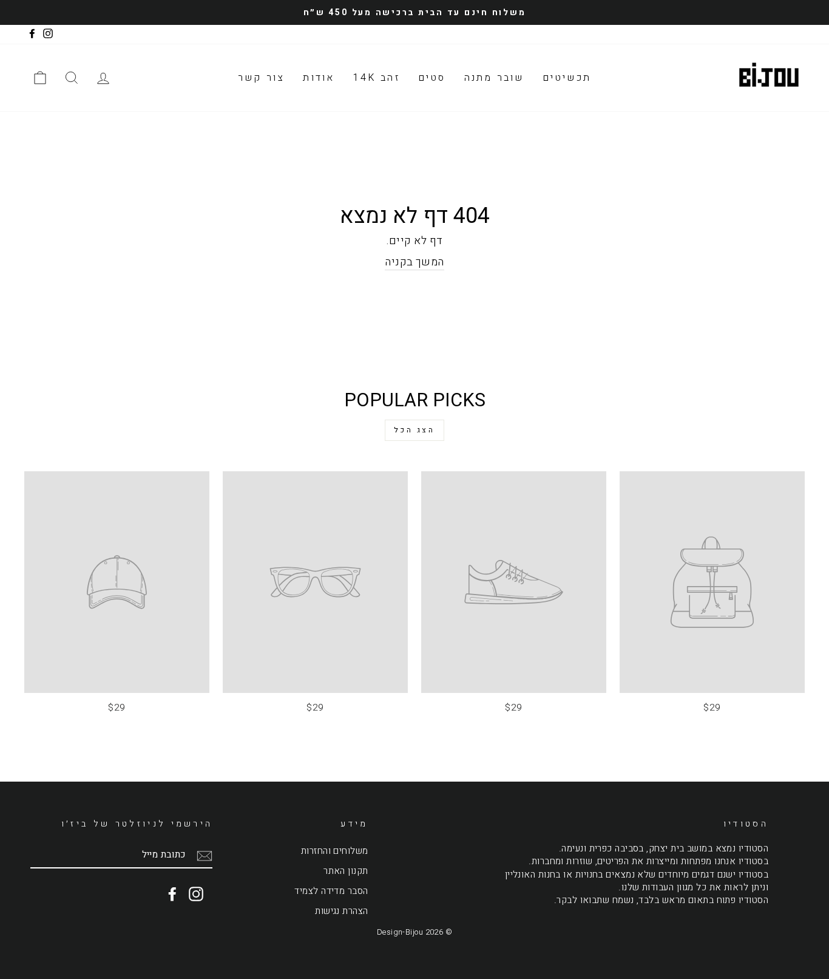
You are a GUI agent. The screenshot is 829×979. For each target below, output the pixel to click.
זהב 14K (376, 77)
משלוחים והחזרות (334, 851)
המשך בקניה (414, 262)
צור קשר (261, 77)
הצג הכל (414, 430)
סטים (432, 77)
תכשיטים (567, 77)
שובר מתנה (494, 77)
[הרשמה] (204, 855)
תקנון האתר (345, 871)
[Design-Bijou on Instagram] (196, 894)
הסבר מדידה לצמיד (331, 891)
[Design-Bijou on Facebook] (172, 894)
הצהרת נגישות (341, 911)
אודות (318, 77)
